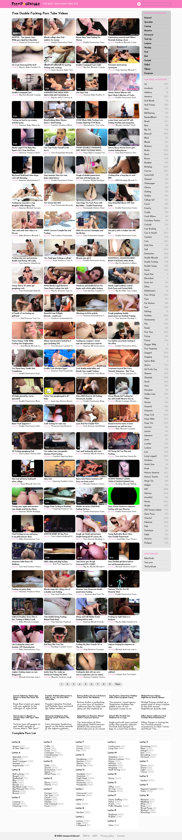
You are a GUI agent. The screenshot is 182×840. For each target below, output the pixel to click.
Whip (143, 804)
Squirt (133, 674)
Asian (53, 70)
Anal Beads (156, 101)
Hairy (156, 386)
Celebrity (134, 263)
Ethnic (156, 287)
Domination (156, 254)
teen (128, 650)
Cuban (48, 757)
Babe (28, 67)
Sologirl (144, 751)
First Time (156, 332)
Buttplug (156, 167)
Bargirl (16, 776)
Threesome (136, 153)
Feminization (156, 320)
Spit (142, 753)
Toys (97, 125)
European (148, 73)
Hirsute (156, 403)
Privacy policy (107, 836)
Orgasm (112, 791)
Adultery (156, 93)
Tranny (143, 772)
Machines (156, 460)
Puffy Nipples (115, 806)
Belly (15, 783)
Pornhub (15, 42)
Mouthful (156, 498)
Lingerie (147, 44)
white (105, 291)
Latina (102, 125)
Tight (143, 770)
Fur (78, 751)
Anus (156, 109)
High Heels (81, 778)
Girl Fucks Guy (156, 369)
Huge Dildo (156, 419)
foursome (37, 208)
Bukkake (133, 484)
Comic (47, 748)
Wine (142, 806)
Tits (38, 484)
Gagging (156, 357)
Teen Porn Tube (26, 4)
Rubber (112, 817)
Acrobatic (156, 88)
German (80, 761)
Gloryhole (156, 378)
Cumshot (156, 237)
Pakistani (156, 522)
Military (112, 763)
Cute (156, 241)
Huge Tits (156, 423)
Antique (16, 763)
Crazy (47, 751)
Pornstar (156, 539)
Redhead (66, 537)
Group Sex (81, 766)
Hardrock (80, 776)
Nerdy (156, 502)
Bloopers (156, 146)
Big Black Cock (20, 787)
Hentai (107, 236)
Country (156, 208)
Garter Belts (156, 361)
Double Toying (156, 266)
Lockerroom (114, 746)
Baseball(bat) (156, 117)
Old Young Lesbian (156, 510)
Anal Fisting (156, 105)
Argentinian (18, 766)
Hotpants (156, 411)
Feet (156, 307)
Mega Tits (156, 481)
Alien (15, 759)
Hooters (80, 780)
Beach (156, 122)
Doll (156, 250)
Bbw (15, 780)
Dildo (47, 766)
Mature (96, 208)
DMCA (86, 836)
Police (111, 802)
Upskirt (144, 780)
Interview (80, 795)
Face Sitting (156, 295)
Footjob (147, 61)
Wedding (144, 802)
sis (139, 650)
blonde (102, 426)
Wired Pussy (146, 808)
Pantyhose (156, 531)
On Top (112, 789)
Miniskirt (112, 766)
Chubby (156, 196)
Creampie (135, 42)
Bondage (100, 180)
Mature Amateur (156, 473)
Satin (111, 825)
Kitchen (80, 812)
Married (147, 18)
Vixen (143, 791)
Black (156, 138)
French (79, 748)
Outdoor (31, 567)
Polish (156, 535)
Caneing (16, 802)
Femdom (156, 316)
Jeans (156, 440)
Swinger (101, 236)
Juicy (78, 804)
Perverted (148, 35)
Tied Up (148, 39)
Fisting (156, 336)
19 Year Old (18, 748)
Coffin (47, 746)
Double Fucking (156, 262)
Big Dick (86, 67)
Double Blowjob (156, 258)
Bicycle (16, 785)
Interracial (103, 677)
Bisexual (156, 134)
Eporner (47, 42)
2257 (95, 836)
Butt (146, 56)
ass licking (107, 539)
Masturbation (89, 125)
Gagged (156, 353)
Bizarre (16, 791)
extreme (138, 318)
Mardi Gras (156, 465)
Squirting (64, 456)
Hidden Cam (156, 394)
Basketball (18, 778)
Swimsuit (144, 757)
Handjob (73, 318)
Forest (79, 746)
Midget (156, 485)
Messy (111, 761)
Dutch (156, 270)
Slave (142, 748)
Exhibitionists (156, 291)
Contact (121, 836)
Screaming (145, 746)
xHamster (48, 261)
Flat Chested (51, 804)
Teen (42, 42)
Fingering (56, 509)
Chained (156, 179)
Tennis (143, 768)
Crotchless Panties (156, 221)
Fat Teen (49, 795)
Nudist (156, 506)
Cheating (17, 806)
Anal (37, 42)
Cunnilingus (72, 481)
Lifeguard (81, 825)
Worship (147, 48)
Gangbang (81, 759)
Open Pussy (156, 514)
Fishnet (48, 800)
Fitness (156, 341)
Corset (156, 204)
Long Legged (156, 456)
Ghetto (156, 365)
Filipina (147, 69)
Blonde (156, 142)
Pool (146, 52)
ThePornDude (150, 567)
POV (107, 401)
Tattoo (143, 766)
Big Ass (22, 67)
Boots (156, 155)
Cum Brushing (156, 229)
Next (117, 684)
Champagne (156, 184)
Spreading (145, 755)
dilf (92, 346)
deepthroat (35, 263)
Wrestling (145, 812)
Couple (156, 212)
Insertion (156, 427)
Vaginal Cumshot (148, 789)
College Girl (156, 200)
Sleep (35, 291)
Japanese (156, 436)
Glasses (80, 763)
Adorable (17, 757)
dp (72, 98)
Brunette (148, 31)
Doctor (48, 768)
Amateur (156, 97)
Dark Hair (156, 245)
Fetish (41, 67)
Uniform (39, 426)
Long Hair (113, 748)
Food (47, 806)
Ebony (34, 125)
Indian (73, 261)
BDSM (93, 180)
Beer (156, 126)
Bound (16, 793)
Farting (48, 793)
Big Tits (156, 130)
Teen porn (148, 563)
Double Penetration (59, 42)
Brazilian (156, 163)
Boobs (156, 150)
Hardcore (23, 42)
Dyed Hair (156, 274)
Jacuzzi (156, 431)
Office (111, 787)
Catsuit (16, 804)
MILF (60, 98)
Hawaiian (156, 390)
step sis (134, 650)
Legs (78, 823)
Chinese (156, 188)
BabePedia (149, 559)
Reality (99, 95)
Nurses (107, 622)
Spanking (72, 456)
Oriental (156, 518)
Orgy (118, 70)
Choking (156, 192)
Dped (47, 772)
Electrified (156, 279)
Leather (156, 444)
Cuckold (156, 225)
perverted (104, 346)
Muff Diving (114, 770)
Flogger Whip (156, 345)
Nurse (111, 778)
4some (96, 346)
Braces (156, 159)
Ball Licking (18, 774)
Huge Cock (156, 415)
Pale (156, 527)
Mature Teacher (156, 477)
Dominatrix (50, 770)
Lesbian (156, 448)
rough (69, 677)
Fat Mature (156, 303)
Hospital (156, 407)
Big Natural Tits (20, 789)
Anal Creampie (20, 761)
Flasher (48, 802)
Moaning (112, 768)
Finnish (156, 328)
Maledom (113, 757)
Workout (144, 810)
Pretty (111, 804)
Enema (48, 785)
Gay (57, 401)
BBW (118, 180)
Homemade (60, 153)
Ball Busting (156, 113)
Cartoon (156, 171)
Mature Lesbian (116, 759)
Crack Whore (156, 217)
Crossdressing (51, 755)
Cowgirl (72, 564)
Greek (156, 382)
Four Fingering (156, 349)
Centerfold (156, 175)
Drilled (147, 65)
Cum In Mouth (156, 233)
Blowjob (127, 42)
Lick (156, 452)
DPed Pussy (50, 774)
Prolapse (156, 543)
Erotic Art (156, 283)
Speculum (148, 22)
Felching (156, 312)
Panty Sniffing (115, 800)
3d (156, 84)
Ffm (156, 324)
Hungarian (81, 785)
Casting (147, 26)
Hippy (156, 398)
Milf (156, 489)
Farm (156, 299)
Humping (81, 783)
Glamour (156, 374)
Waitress (144, 800)
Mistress (156, 493)
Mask (156, 469)
